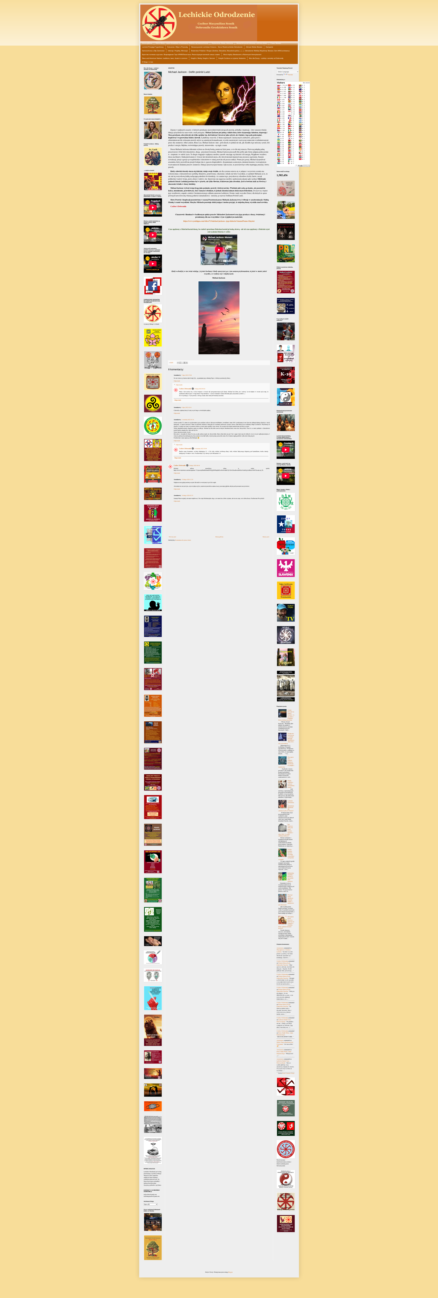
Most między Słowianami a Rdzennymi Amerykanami (242, 54)
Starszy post (266, 537)
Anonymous (280, 948)
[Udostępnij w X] (182, 363)
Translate (290, 74)
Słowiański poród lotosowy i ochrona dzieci (251, 43)
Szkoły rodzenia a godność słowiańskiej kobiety (291, 784)
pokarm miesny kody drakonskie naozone (283, 964)
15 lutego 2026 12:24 (187, 479)
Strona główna (147, 43)
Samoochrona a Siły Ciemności (153, 51)
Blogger (230, 1272)
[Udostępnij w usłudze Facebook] (184, 363)
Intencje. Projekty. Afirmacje (178, 51)
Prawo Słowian (275, 43)
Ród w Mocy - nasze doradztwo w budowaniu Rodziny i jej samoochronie (182, 43)
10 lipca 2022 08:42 (199, 389)
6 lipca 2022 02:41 (187, 407)
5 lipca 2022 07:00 (187, 375)
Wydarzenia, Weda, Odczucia (222, 43)
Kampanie (269, 47)
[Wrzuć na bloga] (180, 363)
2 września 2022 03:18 (188, 419)
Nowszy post (172, 537)
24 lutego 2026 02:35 (187, 495)
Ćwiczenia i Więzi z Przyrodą (177, 47)
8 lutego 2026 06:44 (194, 465)
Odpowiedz (177, 381)
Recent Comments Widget (288, 1073)
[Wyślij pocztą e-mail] (178, 363)
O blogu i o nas (147, 62)
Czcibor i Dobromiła (185, 389)
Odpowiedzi (179, 385)
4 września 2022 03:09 (200, 448)
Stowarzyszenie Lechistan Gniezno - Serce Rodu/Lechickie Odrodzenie (216, 47)
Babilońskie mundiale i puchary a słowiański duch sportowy (291, 877)
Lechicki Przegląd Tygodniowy (153, 47)
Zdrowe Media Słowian (254, 47)
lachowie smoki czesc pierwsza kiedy (284, 1020)
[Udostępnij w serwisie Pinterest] (187, 363)
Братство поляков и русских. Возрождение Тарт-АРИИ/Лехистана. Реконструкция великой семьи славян (181, 54)
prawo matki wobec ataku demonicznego (284, 1052)
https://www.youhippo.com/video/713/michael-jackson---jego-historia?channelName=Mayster (219, 221)
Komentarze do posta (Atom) (183, 540)
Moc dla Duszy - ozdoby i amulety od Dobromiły (266, 58)
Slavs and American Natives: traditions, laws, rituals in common (164, 58)
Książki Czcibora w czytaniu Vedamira (232, 58)
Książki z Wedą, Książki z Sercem (203, 58)
